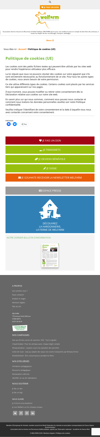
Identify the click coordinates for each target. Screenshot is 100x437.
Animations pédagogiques (22, 366)
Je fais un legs (17, 392)
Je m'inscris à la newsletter (22, 403)
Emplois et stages (19, 299)
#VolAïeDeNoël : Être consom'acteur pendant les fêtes (33, 356)
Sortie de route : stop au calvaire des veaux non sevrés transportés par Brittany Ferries (45, 352)
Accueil (22, 49)
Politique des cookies (63, 433)
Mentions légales (18, 302)
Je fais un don (17, 389)
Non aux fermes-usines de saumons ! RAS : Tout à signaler (34, 340)
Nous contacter (18, 295)
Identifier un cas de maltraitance (24, 378)
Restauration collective (20, 374)
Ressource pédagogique (21, 370)
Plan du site (16, 306)
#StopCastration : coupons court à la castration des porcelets (35, 348)
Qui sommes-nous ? (20, 291)
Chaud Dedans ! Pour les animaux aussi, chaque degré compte (36, 344)
